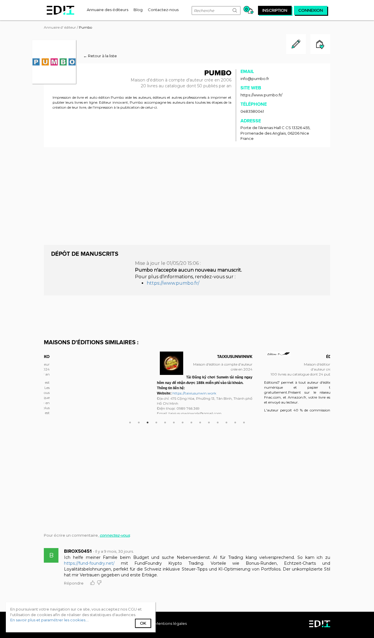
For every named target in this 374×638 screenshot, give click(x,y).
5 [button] (165, 422)
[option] (204, 383)
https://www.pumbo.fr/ (261, 95)
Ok (143, 623)
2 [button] (139, 422)
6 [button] (174, 422)
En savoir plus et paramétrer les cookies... (49, 620)
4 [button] (156, 422)
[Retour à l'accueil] (60, 10)
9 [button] (200, 422)
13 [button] (235, 422)
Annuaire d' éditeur (60, 27)
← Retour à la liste (100, 55)
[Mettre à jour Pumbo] (296, 52)
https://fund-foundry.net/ (89, 563)
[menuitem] (107, 9)
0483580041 (252, 111)
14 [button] (244, 422)
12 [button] (226, 422)
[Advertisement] (187, 195)
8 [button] (191, 422)
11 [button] (218, 422)
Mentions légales (171, 623)
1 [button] (130, 422)
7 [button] (183, 422)
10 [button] (209, 422)
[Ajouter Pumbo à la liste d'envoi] (320, 44)
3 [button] (147, 422)
